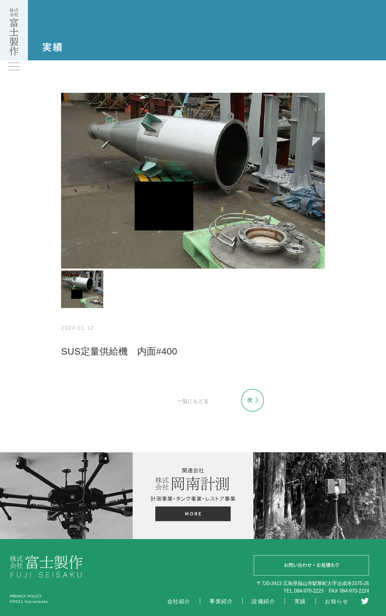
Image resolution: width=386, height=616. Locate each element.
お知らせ (336, 601)
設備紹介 (263, 601)
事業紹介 (221, 601)
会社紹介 (179, 601)
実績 (300, 601)
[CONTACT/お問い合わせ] (311, 566)
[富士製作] (13, 54)
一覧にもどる (193, 401)
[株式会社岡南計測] (192, 514)
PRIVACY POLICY (26, 596)
